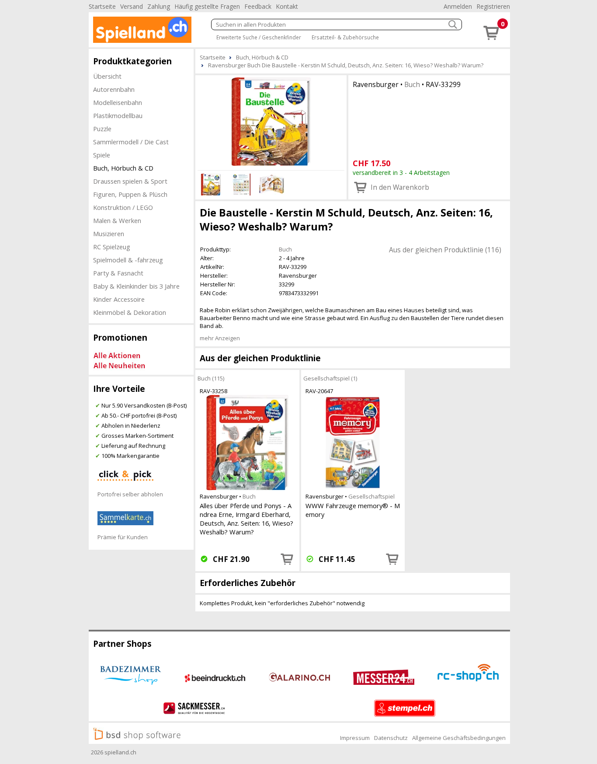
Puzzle (102, 128)
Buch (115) (211, 378)
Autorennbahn (114, 89)
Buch (412, 84)
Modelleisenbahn (117, 102)
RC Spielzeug (111, 246)
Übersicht (107, 76)
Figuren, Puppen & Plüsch (130, 194)
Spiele (101, 154)
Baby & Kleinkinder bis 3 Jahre (136, 286)
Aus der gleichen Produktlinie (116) (445, 250)
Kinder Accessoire (119, 299)
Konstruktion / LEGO (123, 207)
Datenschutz (391, 738)
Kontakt (287, 6)
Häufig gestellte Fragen (207, 6)
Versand (131, 6)
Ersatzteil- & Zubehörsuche (345, 37)
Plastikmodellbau (117, 115)
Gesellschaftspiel (371, 496)
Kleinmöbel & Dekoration (129, 312)
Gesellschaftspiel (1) (330, 378)
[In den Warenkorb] (287, 559)
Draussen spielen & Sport (130, 181)
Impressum (355, 738)
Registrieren (493, 6)
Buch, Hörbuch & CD (123, 168)
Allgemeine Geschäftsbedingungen (459, 738)
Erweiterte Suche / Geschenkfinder (258, 37)
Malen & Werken (117, 220)
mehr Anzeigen (220, 338)
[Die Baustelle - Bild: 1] (271, 121)
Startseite (102, 6)
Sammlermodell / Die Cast (131, 141)
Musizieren (108, 233)
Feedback (257, 6)
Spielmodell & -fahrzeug (128, 259)
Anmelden (458, 6)
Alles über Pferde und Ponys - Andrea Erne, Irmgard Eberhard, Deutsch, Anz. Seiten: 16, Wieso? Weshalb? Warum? (246, 518)
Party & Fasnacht (118, 273)
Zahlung (158, 6)
